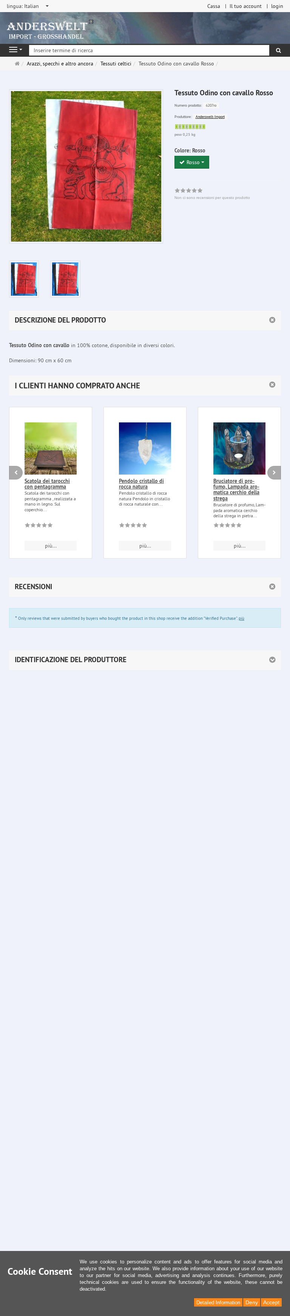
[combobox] (28, 6)
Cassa (213, 6)
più (241, 618)
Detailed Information (218, 1302)
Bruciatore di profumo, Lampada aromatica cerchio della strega (236, 490)
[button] (145, 386)
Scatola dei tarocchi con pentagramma (47, 484)
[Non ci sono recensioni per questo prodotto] (39, 526)
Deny (251, 1302)
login (277, 6)
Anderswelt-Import (210, 116)
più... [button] (51, 545)
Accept (271, 1302)
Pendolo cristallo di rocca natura (141, 484)
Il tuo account (246, 6)
